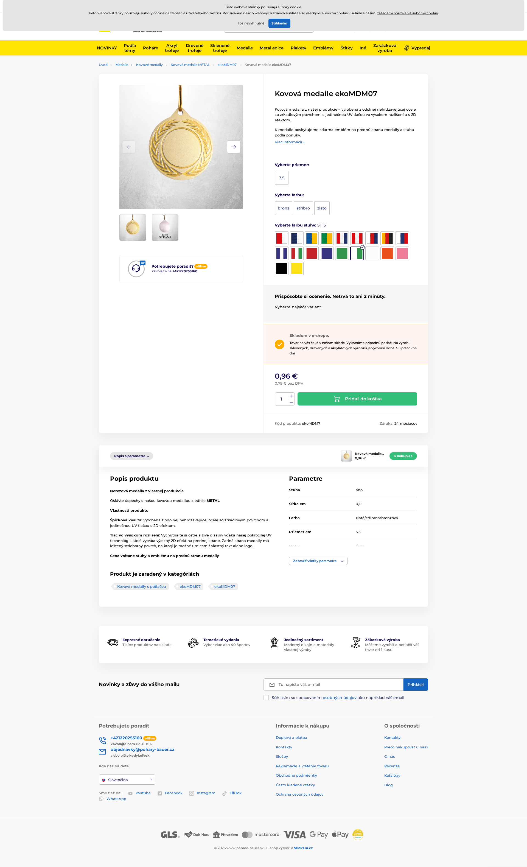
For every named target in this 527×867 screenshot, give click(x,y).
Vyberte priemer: (292, 164)
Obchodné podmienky (296, 775)
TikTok (236, 793)
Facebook (174, 793)
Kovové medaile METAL (190, 65)
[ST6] (357, 238)
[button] (233, 146)
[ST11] (297, 253)
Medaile (122, 65)
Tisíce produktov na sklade (147, 644)
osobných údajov (340, 697)
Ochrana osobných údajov (299, 794)
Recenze (392, 766)
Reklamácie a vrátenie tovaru (302, 766)
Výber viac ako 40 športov (226, 644)
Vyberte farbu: (289, 194)
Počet (281, 399)
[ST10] (281, 253)
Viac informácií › (289, 142)
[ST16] (372, 253)
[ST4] (327, 238)
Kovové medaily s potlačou (141, 586)
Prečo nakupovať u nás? (406, 747)
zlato (322, 208)
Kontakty (284, 747)
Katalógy (392, 775)
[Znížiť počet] (291, 402)
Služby (282, 756)
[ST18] (402, 253)
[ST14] (342, 253)
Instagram (206, 793)
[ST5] (342, 238)
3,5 (281, 177)
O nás (389, 756)
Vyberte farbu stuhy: (300, 225)
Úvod (103, 65)
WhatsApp (116, 798)
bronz (283, 208)
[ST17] (387, 253)
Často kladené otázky (295, 785)
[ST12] (312, 253)
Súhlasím (279, 23)
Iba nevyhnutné (251, 23)
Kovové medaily (149, 65)
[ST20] (297, 268)
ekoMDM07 (227, 65)
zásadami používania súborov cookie (407, 13)
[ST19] (281, 268)
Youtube (143, 793)
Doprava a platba (291, 737)
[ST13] (327, 253)
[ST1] (281, 238)
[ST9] (402, 238)
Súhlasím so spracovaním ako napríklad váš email (338, 697)
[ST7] (372, 238)
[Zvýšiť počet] (291, 396)
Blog (388, 785)
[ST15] (357, 253)
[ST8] (387, 238)
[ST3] (312, 238)
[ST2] (297, 238)
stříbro (303, 208)
